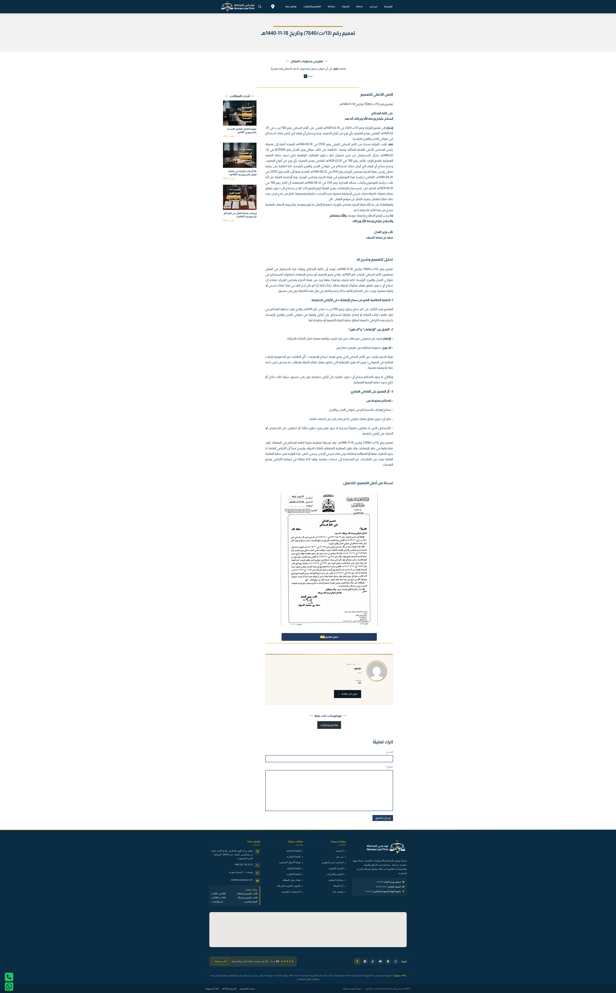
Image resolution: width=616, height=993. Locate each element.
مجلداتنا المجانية (335, 879)
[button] (308, 76)
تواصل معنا (290, 6)
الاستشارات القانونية (291, 891)
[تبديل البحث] (260, 6)
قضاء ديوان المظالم (291, 879)
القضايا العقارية (294, 874)
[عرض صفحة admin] (376, 671)
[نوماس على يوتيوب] (380, 961)
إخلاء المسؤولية (212, 988)
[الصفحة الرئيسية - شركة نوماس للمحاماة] (379, 848)
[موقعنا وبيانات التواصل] (272, 7)
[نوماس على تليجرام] (365, 961)
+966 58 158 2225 (243, 864)
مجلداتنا (331, 6)
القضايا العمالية (294, 868)
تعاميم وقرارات (329, 725)
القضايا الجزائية (294, 850)
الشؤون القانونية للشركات (288, 885)
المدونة (345, 6)
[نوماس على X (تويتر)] (396, 961)
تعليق (389, 766)
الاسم (389, 752)
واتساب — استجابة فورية (241, 872)
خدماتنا (359, 6)
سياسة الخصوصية (247, 988)
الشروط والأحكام (229, 988)
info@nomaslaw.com (242, 879)
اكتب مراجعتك (220, 961)
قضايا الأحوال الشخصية (290, 862)
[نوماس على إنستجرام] (388, 961)
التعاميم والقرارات (312, 6)
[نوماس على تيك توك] (373, 961)
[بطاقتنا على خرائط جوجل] (357, 961)
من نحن (373, 6)
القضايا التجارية (294, 856)
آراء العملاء (338, 885)
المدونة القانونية (336, 868)
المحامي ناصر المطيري (332, 862)
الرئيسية (388, 6)
